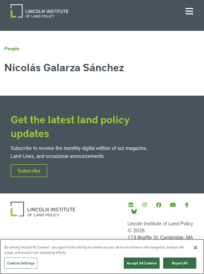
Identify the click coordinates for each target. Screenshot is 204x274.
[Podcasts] (188, 204)
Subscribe (29, 170)
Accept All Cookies (142, 263)
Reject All (179, 263)
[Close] (195, 248)
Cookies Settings (21, 263)
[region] (102, 256)
